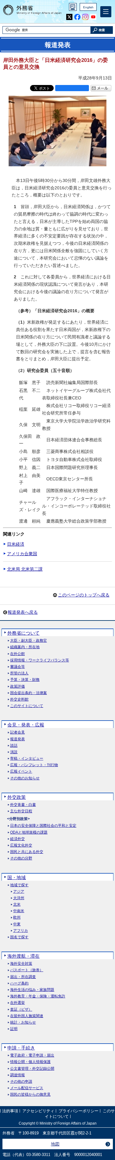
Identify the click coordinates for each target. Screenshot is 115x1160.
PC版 (73, 7)
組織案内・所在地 (25, 647)
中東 (17, 924)
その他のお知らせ (25, 778)
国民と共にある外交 (26, 852)
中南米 (18, 911)
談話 (13, 746)
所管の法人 (19, 673)
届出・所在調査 (23, 977)
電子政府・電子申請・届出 (32, 1055)
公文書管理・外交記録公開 (32, 1069)
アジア (18, 892)
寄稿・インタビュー (26, 759)
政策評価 (17, 687)
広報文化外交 (21, 845)
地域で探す (19, 885)
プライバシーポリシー (78, 1111)
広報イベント (21, 772)
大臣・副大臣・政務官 (28, 641)
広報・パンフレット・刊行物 (34, 765)
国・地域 (16, 877)
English (88, 7)
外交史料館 (19, 699)
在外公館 (17, 654)
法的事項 (10, 1111)
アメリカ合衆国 (22, 553)
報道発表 (17, 739)
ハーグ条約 (19, 983)
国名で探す (19, 937)
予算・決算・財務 (25, 680)
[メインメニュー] (105, 11)
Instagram (85, 17)
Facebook (77, 17)
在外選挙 (17, 1003)
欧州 (17, 917)
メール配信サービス (26, 1088)
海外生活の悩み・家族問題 (32, 990)
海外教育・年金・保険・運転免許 (37, 996)
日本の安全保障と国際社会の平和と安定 (43, 826)
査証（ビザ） (21, 1010)
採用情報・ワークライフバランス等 (39, 660)
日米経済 (15, 544)
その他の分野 (21, 858)
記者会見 (17, 732)
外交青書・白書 (23, 805)
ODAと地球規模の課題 (29, 833)
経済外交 (17, 839)
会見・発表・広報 (25, 724)
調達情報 (17, 1075)
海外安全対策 (21, 964)
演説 (13, 752)
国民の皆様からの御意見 (30, 1095)
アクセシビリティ (38, 1111)
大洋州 (18, 898)
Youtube (93, 17)
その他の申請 (21, 1082)
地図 (55, 1144)
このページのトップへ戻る (83, 594)
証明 (13, 1029)
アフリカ (20, 931)
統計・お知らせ (23, 1023)
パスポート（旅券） (26, 970)
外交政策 (16, 797)
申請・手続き (21, 1047)
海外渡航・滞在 (23, 956)
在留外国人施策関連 (26, 1016)
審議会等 (17, 667)
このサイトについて (26, 706)
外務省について (23, 633)
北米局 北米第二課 (25, 569)
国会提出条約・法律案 (28, 693)
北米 (17, 905)
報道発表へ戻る (23, 612)
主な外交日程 (21, 811)
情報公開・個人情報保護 (30, 1062)
